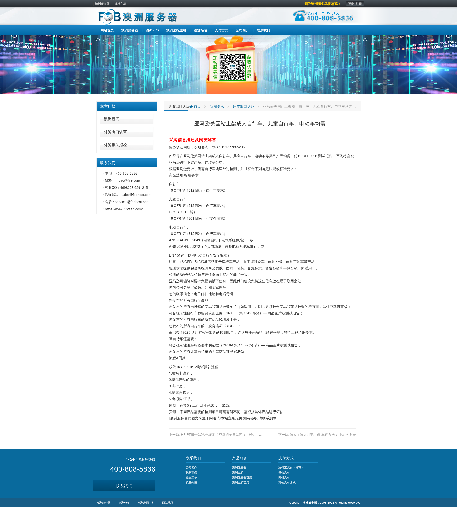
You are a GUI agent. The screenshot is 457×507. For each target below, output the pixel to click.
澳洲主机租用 (240, 482)
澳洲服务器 (102, 3)
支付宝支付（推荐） (291, 467)
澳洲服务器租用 (242, 477)
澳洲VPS (124, 502)
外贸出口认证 (115, 131)
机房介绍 (191, 482)
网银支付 (284, 477)
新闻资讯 (217, 106)
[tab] (127, 106)
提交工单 (191, 477)
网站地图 (168, 502)
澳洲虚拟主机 (145, 502)
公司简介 (191, 467)
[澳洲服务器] (228, 64)
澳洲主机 (120, 3)
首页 (197, 106)
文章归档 (107, 106)
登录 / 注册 (355, 3)
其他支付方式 (287, 482)
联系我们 (124, 485)
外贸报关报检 (115, 144)
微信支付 (284, 472)
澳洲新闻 (111, 119)
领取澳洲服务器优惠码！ (322, 3)
